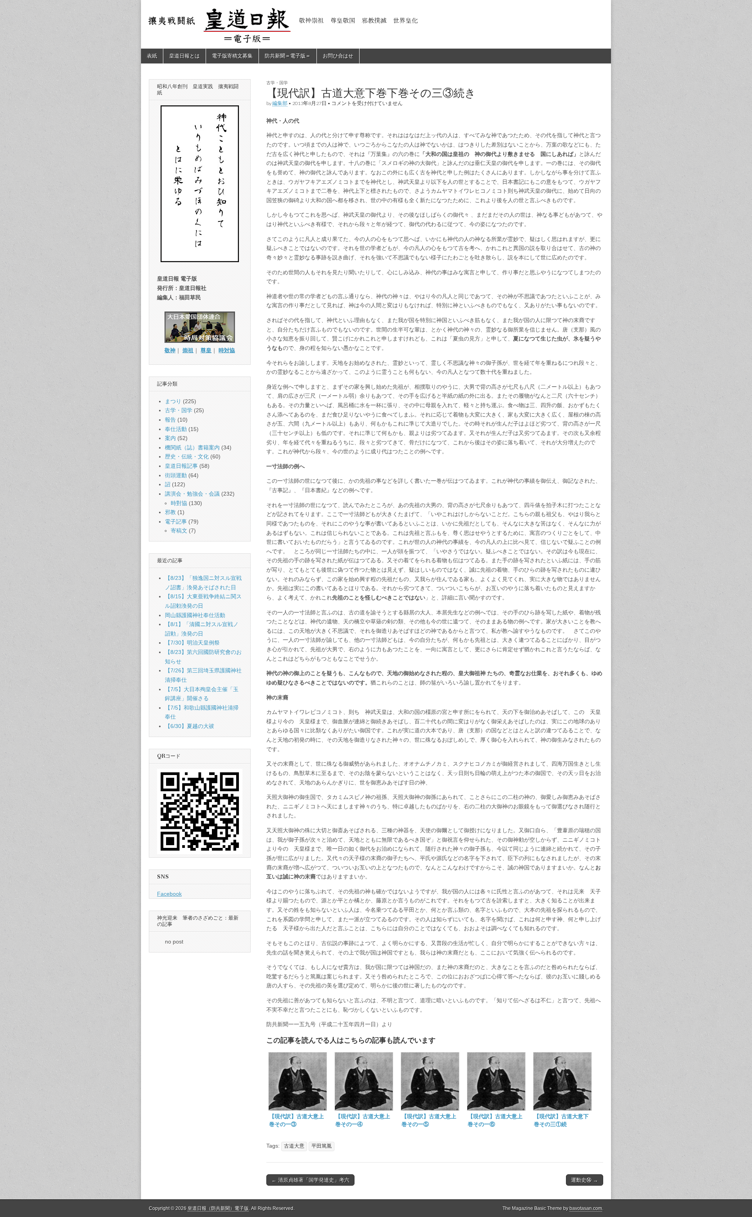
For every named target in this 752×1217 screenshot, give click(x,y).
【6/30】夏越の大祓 (189, 726)
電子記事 (176, 521)
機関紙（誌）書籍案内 (192, 447)
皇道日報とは (184, 56)
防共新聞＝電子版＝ (288, 56)
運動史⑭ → (584, 1180)
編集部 (279, 103)
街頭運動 (176, 475)
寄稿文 (179, 530)
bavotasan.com (585, 1208)
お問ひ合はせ (338, 56)
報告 (170, 420)
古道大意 (294, 1146)
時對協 (179, 503)
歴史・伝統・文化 (187, 456)
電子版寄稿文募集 (232, 56)
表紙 (152, 56)
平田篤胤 (321, 1146)
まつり (173, 401)
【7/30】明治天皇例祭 (192, 642)
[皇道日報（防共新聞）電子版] (376, 24)
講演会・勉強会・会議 (192, 494)
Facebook (169, 894)
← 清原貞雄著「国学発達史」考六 (310, 1180)
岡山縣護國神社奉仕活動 (195, 615)
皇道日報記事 (181, 466)
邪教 (170, 512)
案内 (170, 438)
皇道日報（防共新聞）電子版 (218, 1208)
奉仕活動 (176, 429)
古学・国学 (277, 82)
